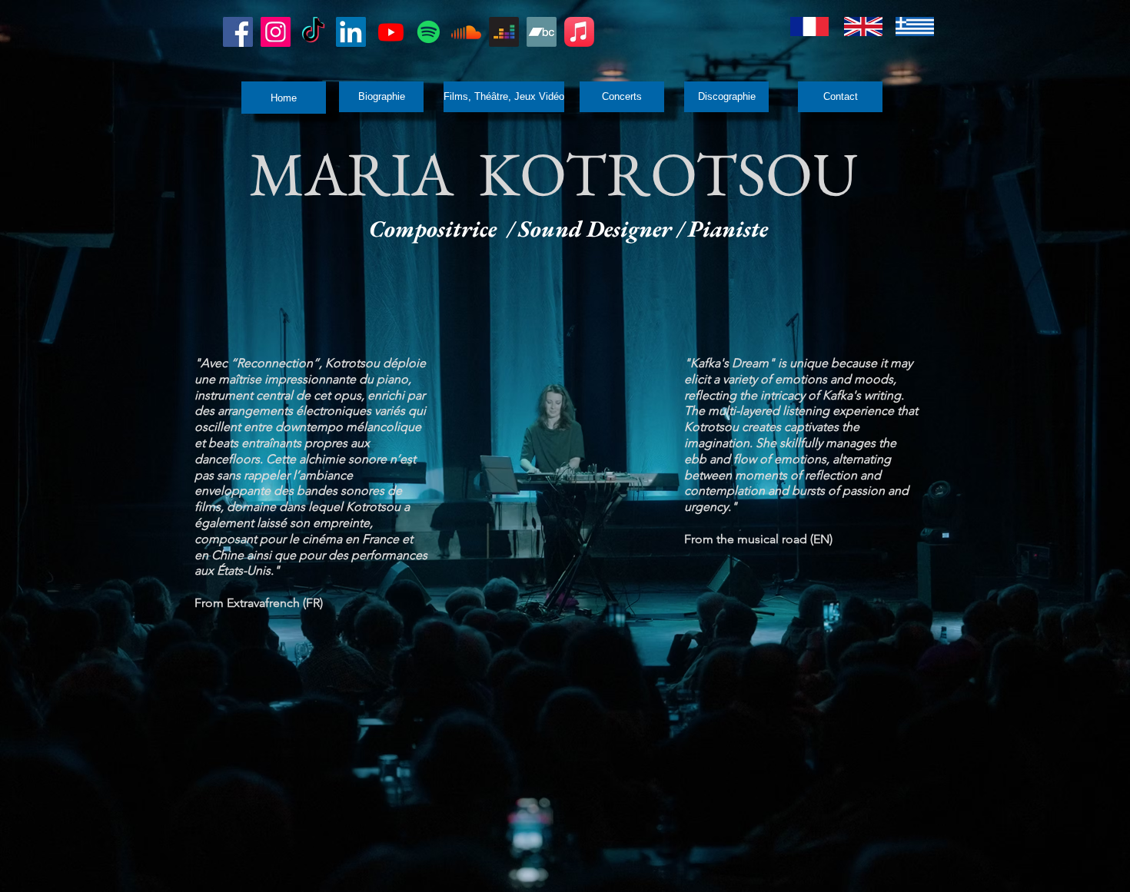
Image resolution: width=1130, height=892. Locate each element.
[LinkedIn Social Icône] (351, 32)
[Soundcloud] (466, 32)
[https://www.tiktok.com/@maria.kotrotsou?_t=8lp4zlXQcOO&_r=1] (313, 32)
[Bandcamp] (542, 32)
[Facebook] (238, 32)
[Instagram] (276, 32)
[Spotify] (429, 32)
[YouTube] (391, 32)
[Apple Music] (579, 32)
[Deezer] (504, 32)
